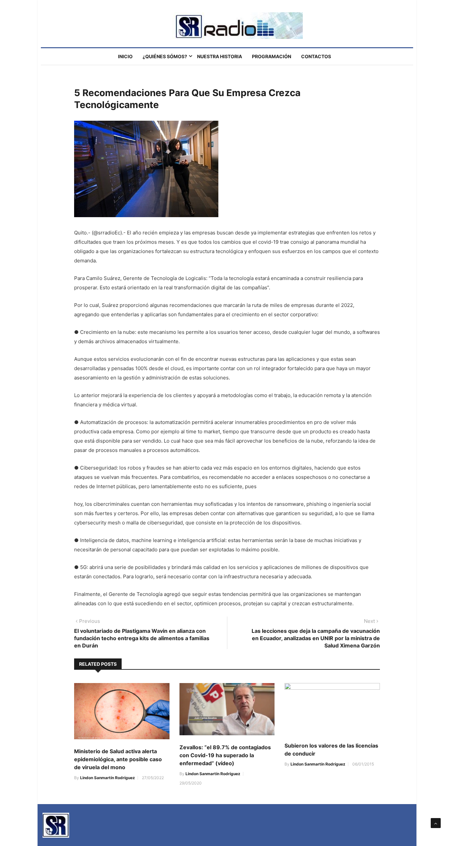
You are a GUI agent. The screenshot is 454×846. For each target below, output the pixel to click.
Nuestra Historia (219, 56)
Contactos (316, 56)
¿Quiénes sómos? (165, 56)
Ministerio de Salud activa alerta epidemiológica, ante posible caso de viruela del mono (118, 759)
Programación (271, 56)
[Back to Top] (436, 823)
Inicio (125, 56)
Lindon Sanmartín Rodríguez (107, 777)
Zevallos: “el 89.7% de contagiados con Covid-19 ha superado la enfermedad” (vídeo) (225, 755)
